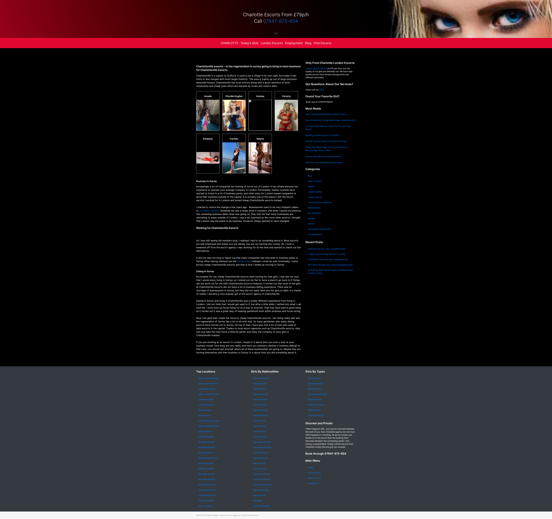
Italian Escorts (259, 389)
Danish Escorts (260, 436)
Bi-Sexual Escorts (316, 415)
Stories (311, 223)
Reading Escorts (206, 463)
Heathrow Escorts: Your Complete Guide (326, 249)
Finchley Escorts (206, 500)
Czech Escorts (260, 405)
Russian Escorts (260, 415)
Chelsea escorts (206, 399)
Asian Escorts (259, 495)
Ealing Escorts (205, 431)
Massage (257, 500)
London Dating (315, 191)
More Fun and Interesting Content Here (323, 162)
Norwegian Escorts (262, 442)
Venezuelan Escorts (262, 484)
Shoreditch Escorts (207, 484)
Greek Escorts (259, 426)
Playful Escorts (315, 399)
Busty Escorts (314, 378)
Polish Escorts (259, 421)
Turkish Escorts (260, 452)
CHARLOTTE (229, 43)
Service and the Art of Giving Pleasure (323, 156)
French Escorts (260, 399)
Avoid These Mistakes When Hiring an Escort (326, 114)
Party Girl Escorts (316, 405)
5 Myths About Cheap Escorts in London (327, 254)
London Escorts (272, 43)
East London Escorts (208, 383)
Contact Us (313, 483)
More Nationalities (261, 506)
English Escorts (260, 383)
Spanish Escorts (260, 394)
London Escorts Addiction (320, 202)
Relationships (314, 207)
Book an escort (315, 181)
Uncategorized (315, 234)
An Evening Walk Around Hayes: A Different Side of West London (330, 271)
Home (310, 467)
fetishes (311, 186)
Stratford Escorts (206, 442)
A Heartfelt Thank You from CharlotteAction (328, 259)
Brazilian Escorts (261, 490)
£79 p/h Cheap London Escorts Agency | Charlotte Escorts (231, 515)
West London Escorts (208, 394)
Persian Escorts (260, 458)
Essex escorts (205, 410)
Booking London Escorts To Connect (322, 135)
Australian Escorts (261, 474)
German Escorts (260, 410)
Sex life (311, 218)
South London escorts (209, 421)
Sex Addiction (314, 213)
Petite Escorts (314, 410)
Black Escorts (259, 463)
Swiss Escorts (259, 431)
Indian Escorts (259, 468)
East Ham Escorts (207, 479)
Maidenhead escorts (208, 458)
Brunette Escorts (315, 383)
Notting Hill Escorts (207, 490)
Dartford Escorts (206, 436)
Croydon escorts (206, 405)
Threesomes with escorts (319, 229)
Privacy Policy (314, 472)
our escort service (209, 210)
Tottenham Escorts (207, 495)
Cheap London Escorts (316, 68)
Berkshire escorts (207, 474)
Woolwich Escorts (207, 447)
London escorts (315, 197)
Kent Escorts (204, 415)
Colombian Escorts (262, 479)
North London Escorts (209, 378)
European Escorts (261, 378)
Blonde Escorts (315, 389)
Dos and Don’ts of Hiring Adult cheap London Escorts (330, 120)
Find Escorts (322, 43)
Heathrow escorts (207, 389)
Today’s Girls (249, 43)
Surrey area (242, 261)
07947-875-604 (280, 21)
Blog (308, 43)
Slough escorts (205, 452)
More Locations (206, 506)
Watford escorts (206, 468)
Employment (294, 43)
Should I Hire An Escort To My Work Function (326, 141)
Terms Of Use (314, 478)
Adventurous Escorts (317, 394)
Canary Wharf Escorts (209, 426)
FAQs (321, 89)
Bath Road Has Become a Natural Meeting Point (330, 265)
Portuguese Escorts (262, 447)
